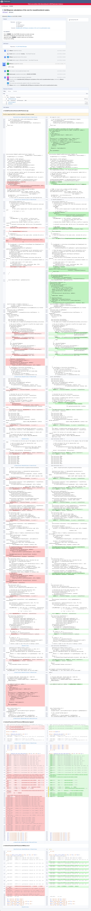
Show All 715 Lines (25, 672)
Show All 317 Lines (25, 743)
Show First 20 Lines (17, 117)
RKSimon (19, 22)
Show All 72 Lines (25, 199)
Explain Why (12, 81)
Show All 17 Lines (25, 645)
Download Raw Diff (74, 19)
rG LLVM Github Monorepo (21, 46)
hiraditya (23, 53)
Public (11, 12)
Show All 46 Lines (25, 465)
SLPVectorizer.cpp (12, 98)
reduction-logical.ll (12, 102)
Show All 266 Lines (25, 849)
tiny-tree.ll (10, 103)
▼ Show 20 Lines (33, 117)
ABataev (9, 16)
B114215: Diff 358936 (31, 74)
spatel (19, 23)
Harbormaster (12, 74)
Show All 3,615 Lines (26, 117)
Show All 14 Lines (25, 907)
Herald (10, 53)
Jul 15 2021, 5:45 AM (59, 63)
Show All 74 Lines (25, 376)
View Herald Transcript (30, 53)
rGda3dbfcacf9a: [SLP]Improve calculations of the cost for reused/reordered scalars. (33, 28)
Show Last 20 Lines (33, 718)
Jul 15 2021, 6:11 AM (61, 74)
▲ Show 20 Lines (17, 199)
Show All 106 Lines (25, 842)
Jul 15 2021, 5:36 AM (61, 50)
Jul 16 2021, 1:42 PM (61, 77)
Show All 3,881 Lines (25, 718)
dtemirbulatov (20, 26)
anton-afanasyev (21, 25)
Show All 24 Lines (25, 438)
